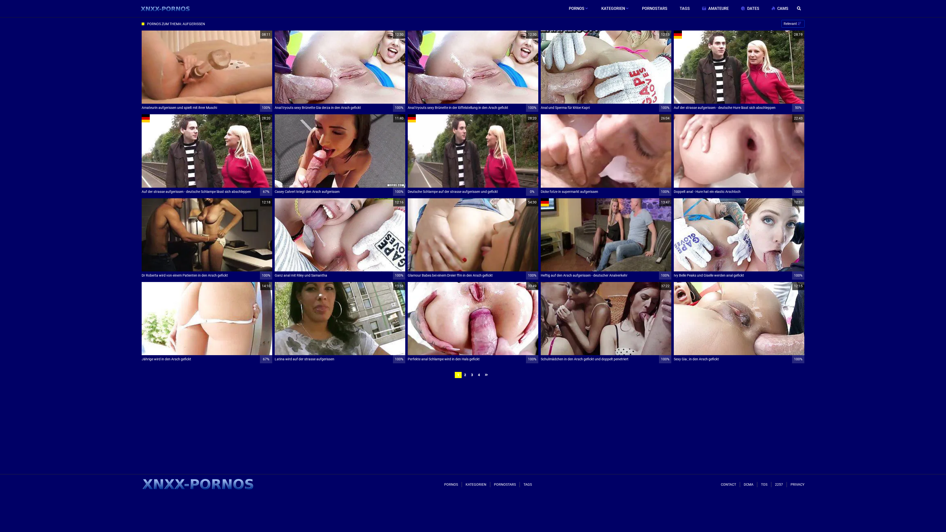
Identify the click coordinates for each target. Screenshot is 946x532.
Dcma (748, 484)
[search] (799, 9)
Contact (728, 484)
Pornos (451, 484)
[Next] (486, 375)
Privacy (797, 484)
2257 (779, 484)
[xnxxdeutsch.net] (165, 8)
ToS (764, 484)
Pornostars (505, 484)
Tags (528, 484)
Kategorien (476, 484)
